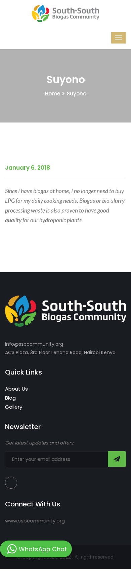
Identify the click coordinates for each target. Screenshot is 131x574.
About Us (16, 388)
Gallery (13, 406)
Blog (10, 397)
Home (52, 93)
